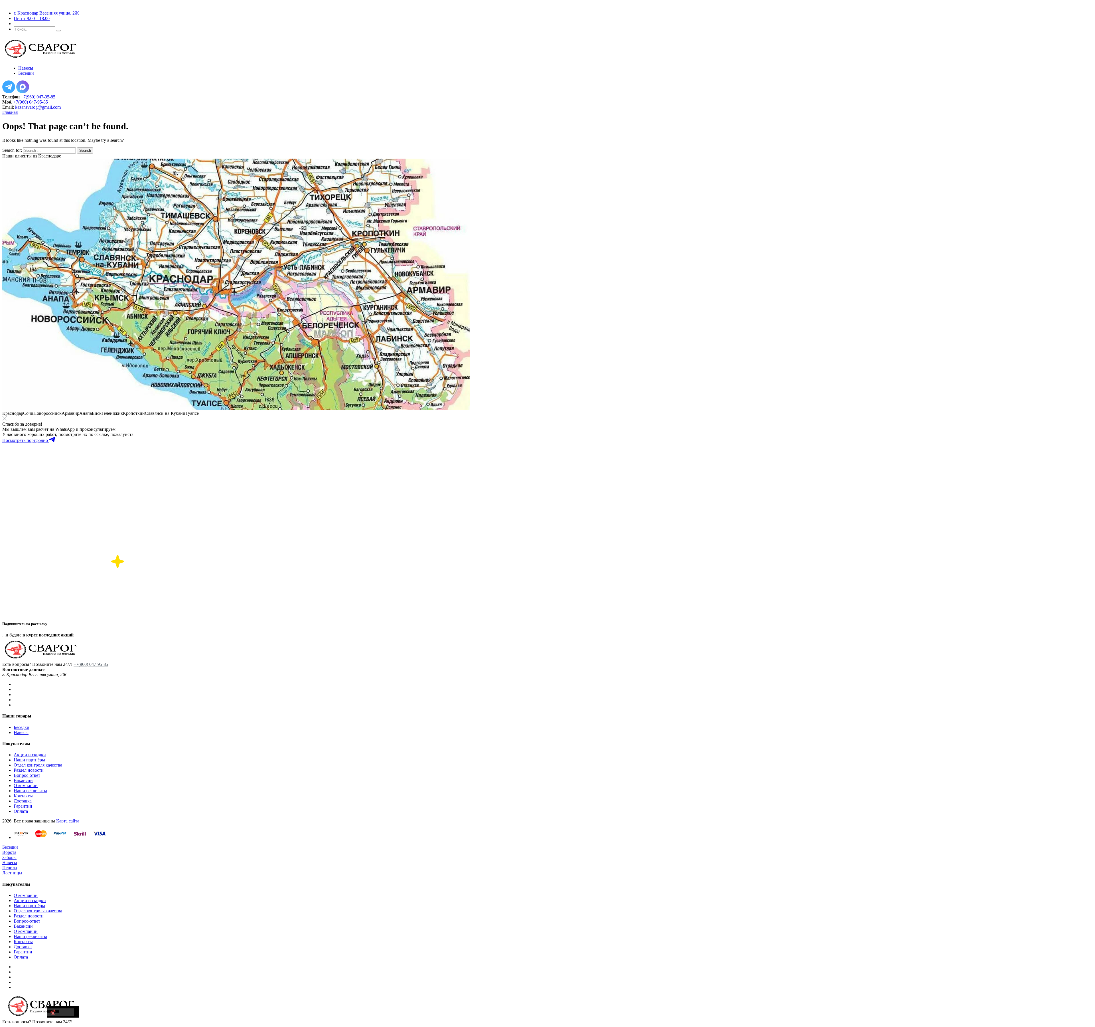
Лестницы (12, 872)
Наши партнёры (29, 759)
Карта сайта (67, 820)
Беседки (21, 727)
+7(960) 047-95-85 (38, 96)
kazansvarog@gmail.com (38, 107)
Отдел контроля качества (38, 765)
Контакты (23, 795)
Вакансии (23, 780)
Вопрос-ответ (27, 775)
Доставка (23, 800)
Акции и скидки (30, 754)
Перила (9, 867)
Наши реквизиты (30, 790)
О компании (26, 785)
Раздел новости (29, 770)
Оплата (21, 811)
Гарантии (23, 806)
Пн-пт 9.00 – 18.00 (32, 18)
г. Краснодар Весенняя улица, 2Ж (46, 13)
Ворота (9, 852)
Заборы (9, 857)
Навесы (21, 732)
